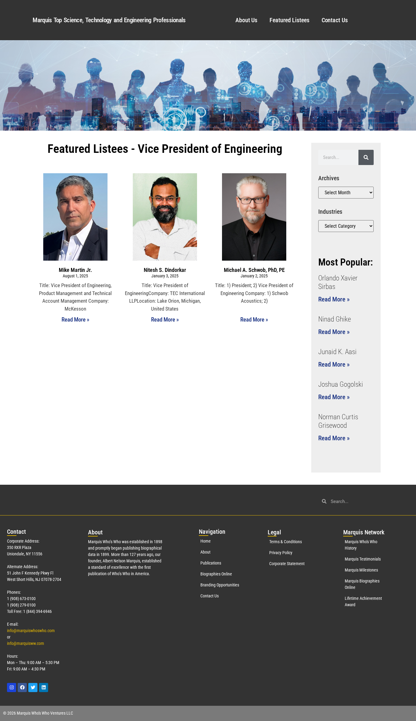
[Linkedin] (43, 687)
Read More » (75, 319)
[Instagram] (11, 687)
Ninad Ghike (334, 319)
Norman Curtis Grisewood (338, 421)
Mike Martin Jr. (75, 270)
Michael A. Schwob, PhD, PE (254, 270)
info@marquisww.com (25, 643)
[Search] (366, 157)
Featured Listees (289, 20)
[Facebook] (22, 687)
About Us (246, 20)
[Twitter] (32, 687)
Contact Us (335, 20)
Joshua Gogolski (340, 384)
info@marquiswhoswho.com (31, 630)
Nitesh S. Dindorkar (165, 270)
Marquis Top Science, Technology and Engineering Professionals (109, 20)
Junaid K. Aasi (337, 352)
